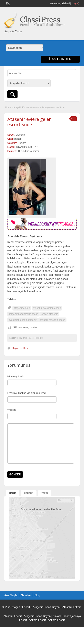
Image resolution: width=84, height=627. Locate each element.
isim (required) (15, 376)
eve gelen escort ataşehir (22, 320)
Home (8, 107)
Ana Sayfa (11, 595)
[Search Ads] (12, 94)
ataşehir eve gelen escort (47, 308)
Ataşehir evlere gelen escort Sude (29, 121)
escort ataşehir (49, 314)
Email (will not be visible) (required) (26, 393)
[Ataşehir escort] (42, 228)
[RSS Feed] (7, 3)
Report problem (20, 348)
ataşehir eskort (22, 308)
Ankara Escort (61, 616)
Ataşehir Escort (21, 107)
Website (11, 409)
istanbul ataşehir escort (52, 320)
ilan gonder (60, 59)
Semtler (26, 595)
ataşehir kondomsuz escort (23, 314)
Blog (37, 595)
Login (75, 3)
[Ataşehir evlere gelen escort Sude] (32, 187)
